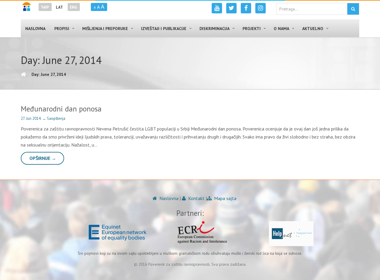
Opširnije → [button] (42, 158)
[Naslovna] (23, 74)
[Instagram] (260, 8)
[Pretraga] (353, 9)
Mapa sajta (224, 198)
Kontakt (196, 198)
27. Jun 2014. (31, 118)
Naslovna (168, 198)
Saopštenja (56, 118)
